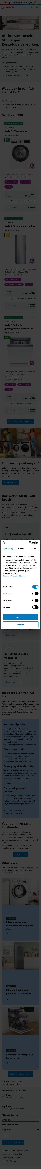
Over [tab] (34, 549)
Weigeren (20, 624)
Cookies (6, 576)
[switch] (35, 593)
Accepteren (20, 617)
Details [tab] (21, 549)
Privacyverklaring (18, 576)
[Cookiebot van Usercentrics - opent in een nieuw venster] (29, 542)
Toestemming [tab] (8, 549)
